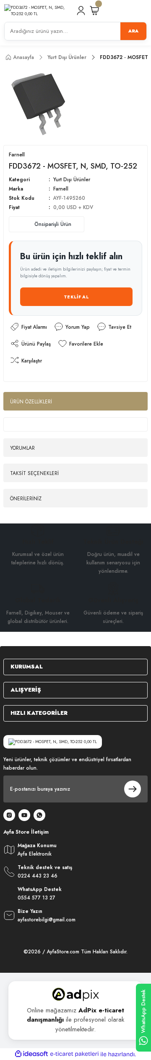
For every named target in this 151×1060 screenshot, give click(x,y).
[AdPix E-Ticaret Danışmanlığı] (75, 994)
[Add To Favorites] (80, 343)
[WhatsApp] (39, 815)
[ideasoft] (31, 1054)
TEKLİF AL (76, 297)
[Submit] (132, 789)
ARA (133, 30)
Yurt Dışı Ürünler (71, 179)
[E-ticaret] (74, 1054)
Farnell (60, 188)
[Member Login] (81, 10)
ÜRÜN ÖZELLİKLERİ (31, 401)
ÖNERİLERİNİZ (26, 498)
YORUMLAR (22, 447)
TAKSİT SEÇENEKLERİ (34, 473)
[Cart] (94, 10)
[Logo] (36, 10)
